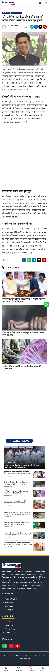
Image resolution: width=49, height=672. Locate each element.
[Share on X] (39, 260)
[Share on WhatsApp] (29, 260)
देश (13, 13)
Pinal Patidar (14, 26)
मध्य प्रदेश (19, 13)
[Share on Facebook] (24, 260)
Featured (6, 13)
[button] (40, 3)
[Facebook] (32, 27)
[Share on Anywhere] (44, 260)
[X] (40, 27)
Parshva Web (37, 655)
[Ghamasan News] (8, 3)
